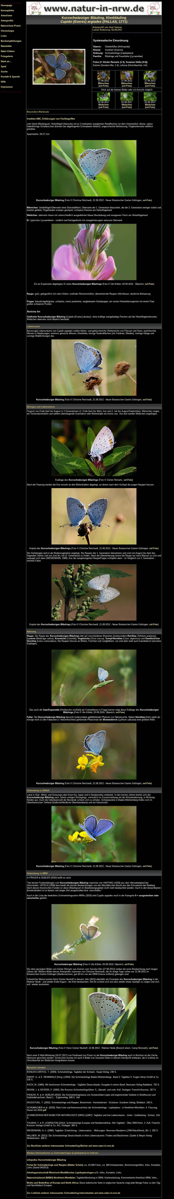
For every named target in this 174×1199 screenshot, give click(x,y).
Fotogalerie (7, 56)
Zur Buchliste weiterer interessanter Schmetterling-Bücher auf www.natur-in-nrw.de (70, 1145)
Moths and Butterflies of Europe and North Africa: (53, 1183)
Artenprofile (7, 20)
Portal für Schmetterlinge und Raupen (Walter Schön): (55, 1165)
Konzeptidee (7, 10)
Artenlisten (6, 15)
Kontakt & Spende (10, 76)
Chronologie (7, 31)
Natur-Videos (7, 51)
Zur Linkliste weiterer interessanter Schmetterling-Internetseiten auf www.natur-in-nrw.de (73, 1193)
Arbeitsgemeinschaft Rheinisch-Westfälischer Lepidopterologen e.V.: (63, 1172)
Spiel (3, 66)
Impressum (7, 87)
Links (4, 36)
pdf (44, 1110)
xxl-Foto (147, 200)
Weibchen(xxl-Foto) (103, 105)
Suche (4, 71)
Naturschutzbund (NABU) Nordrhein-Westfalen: (51, 1177)
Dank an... (6, 61)
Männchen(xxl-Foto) (103, 84)
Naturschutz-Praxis (11, 25)
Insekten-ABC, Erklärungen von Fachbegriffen (51, 118)
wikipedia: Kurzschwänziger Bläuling (46, 1160)
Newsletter (6, 46)
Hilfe (3, 81)
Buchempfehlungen (11, 41)
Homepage (6, 5)
